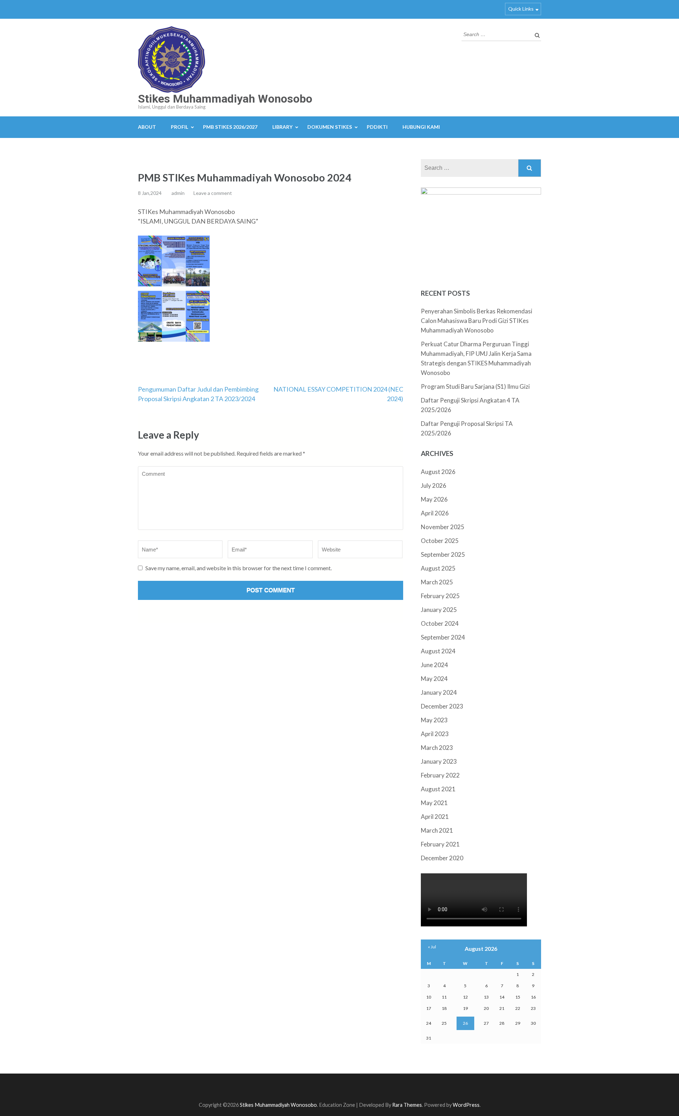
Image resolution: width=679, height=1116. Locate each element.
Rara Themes (407, 1105)
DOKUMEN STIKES (329, 127)
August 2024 (438, 651)
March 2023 (437, 747)
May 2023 (434, 720)
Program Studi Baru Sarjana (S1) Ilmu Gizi (475, 386)
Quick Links (521, 9)
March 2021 (437, 830)
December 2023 (442, 706)
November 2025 (442, 527)
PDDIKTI (377, 127)
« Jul (432, 946)
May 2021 (434, 802)
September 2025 (443, 554)
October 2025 (440, 540)
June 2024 (434, 665)
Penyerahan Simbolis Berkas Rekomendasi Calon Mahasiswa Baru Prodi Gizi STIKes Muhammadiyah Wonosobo (476, 320)
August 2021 (438, 789)
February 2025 (440, 596)
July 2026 (433, 485)
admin (178, 193)
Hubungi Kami (421, 127)
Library (282, 127)
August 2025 (438, 568)
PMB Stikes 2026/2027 (230, 127)
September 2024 (443, 637)
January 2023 (439, 761)
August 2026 (438, 471)
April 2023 (435, 734)
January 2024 (439, 692)
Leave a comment (212, 193)
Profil (179, 127)
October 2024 (440, 623)
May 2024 (434, 678)
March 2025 (437, 582)
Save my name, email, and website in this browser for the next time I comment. (238, 568)
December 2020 (442, 858)
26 (465, 1023)
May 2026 (434, 499)
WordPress (466, 1105)
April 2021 (435, 816)
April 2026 (435, 513)
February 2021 (440, 844)
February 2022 (440, 775)
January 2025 (439, 609)
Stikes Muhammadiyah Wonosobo (225, 98)
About (147, 127)
